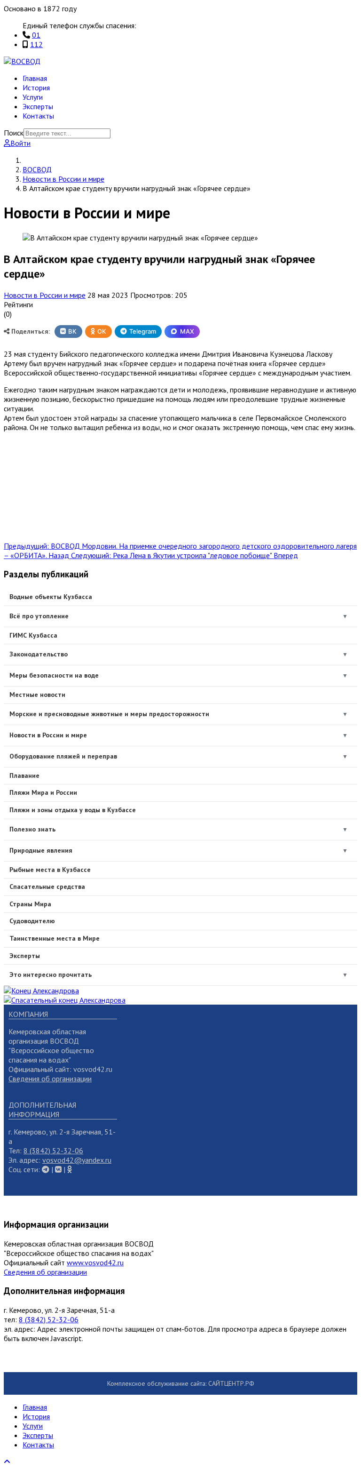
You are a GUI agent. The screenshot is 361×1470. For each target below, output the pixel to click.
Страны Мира (30, 904)
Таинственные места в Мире (54, 938)
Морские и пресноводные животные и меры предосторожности (109, 714)
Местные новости (37, 694)
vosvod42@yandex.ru (76, 1160)
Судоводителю (32, 921)
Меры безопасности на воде (54, 675)
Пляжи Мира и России (43, 792)
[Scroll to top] (7, 1461)
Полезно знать (32, 829)
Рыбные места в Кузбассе (50, 869)
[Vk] (45, 1169)
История (36, 87)
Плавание (24, 775)
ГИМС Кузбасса (33, 635)
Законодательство (38, 654)
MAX (187, 331)
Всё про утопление (39, 616)
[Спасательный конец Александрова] (65, 1000)
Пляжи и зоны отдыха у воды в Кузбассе (72, 810)
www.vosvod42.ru (95, 1262)
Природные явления (40, 850)
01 (36, 35)
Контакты (38, 115)
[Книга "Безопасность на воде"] (41, 990)
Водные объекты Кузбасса (50, 596)
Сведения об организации (50, 1078)
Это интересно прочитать (50, 974)
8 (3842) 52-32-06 (53, 1150)
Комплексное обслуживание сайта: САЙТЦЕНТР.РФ (180, 1383)
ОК (101, 331)
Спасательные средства (47, 886)
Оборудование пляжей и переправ (63, 756)
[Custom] (69, 1169)
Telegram (142, 331)
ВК (72, 331)
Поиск (14, 132)
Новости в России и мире (45, 295)
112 (36, 44)
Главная (35, 78)
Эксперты (38, 106)
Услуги (33, 97)
